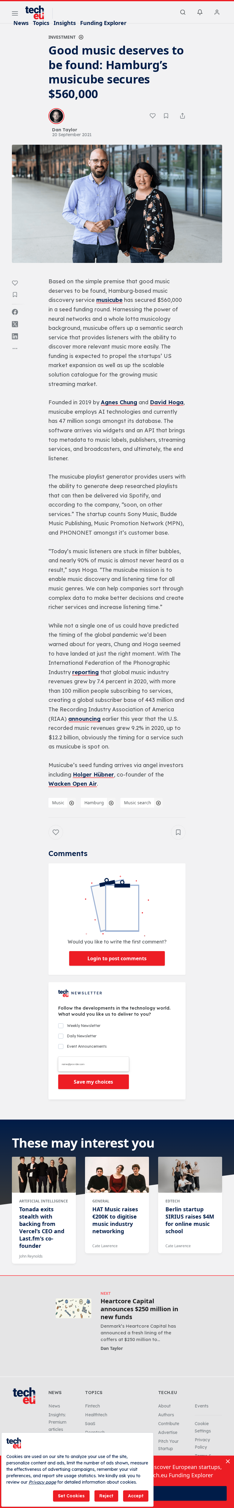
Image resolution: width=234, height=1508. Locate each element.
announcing (84, 718)
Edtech (172, 1201)
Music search (137, 802)
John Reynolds (31, 1256)
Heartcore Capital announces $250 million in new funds (139, 1309)
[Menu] (15, 14)
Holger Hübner (93, 774)
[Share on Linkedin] (15, 336)
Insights (65, 23)
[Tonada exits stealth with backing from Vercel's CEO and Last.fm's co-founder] (44, 1175)
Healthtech (96, 1415)
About (164, 1406)
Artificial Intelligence (43, 1201)
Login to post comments (117, 958)
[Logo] (37, 12)
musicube (109, 299)
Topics (41, 23)
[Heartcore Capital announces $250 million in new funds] (73, 1308)
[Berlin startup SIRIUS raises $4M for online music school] (190, 1175)
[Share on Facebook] (15, 312)
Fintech (92, 1406)
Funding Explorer (103, 23)
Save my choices (93, 1081)
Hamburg (94, 802)
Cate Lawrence (105, 1245)
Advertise (167, 1432)
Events (201, 1406)
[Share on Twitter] (15, 324)
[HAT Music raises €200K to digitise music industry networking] (117, 1175)
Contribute (168, 1423)
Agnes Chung (119, 402)
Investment (62, 37)
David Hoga (166, 402)
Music (58, 802)
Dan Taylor (112, 1348)
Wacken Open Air (72, 783)
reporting (85, 672)
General (100, 1201)
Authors (166, 1415)
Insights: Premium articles (57, 1422)
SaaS (90, 1423)
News (21, 23)
